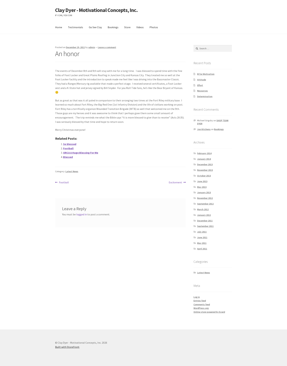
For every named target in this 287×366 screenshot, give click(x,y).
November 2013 (205, 170)
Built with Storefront (67, 347)
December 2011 (205, 220)
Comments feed (201, 304)
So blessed (69, 144)
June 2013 (202, 181)
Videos (140, 27)
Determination (204, 96)
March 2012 (203, 209)
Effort (200, 85)
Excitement (175, 183)
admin (91, 47)
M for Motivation (205, 74)
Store (127, 27)
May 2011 (201, 243)
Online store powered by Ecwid (209, 311)
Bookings (113, 27)
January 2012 (204, 215)
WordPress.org (201, 308)
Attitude (201, 79)
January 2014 (204, 158)
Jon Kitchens (204, 129)
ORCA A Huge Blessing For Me (80, 152)
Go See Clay (95, 27)
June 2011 (202, 237)
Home (58, 27)
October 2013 (204, 175)
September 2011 (205, 226)
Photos (153, 27)
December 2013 (205, 164)
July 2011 (202, 231)
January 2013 (204, 192)
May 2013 (201, 186)
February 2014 (204, 153)
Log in (196, 296)
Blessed (68, 157)
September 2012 (205, 203)
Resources (202, 90)
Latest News (71, 171)
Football (68, 148)
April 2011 (202, 248)
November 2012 (205, 198)
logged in (81, 214)
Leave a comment (107, 47)
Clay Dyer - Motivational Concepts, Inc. (96, 10)
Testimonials (75, 27)
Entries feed (199, 300)
